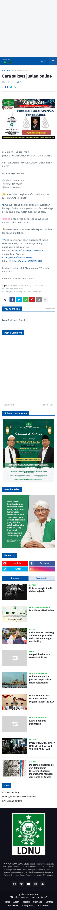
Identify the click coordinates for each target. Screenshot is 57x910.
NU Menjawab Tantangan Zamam (17, 292)
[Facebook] (6, 87)
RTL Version (43, 905)
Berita (27, 286)
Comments (41, 578)
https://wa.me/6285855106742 (29, 250)
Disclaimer (13, 905)
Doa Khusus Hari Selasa (42, 610)
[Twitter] (11, 87)
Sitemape (37, 902)
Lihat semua (49, 309)
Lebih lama (48, 405)
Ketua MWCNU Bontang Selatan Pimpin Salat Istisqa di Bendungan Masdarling (41, 637)
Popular (15, 578)
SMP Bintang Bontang (12, 801)
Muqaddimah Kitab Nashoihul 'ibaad (39, 656)
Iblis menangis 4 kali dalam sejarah (40, 590)
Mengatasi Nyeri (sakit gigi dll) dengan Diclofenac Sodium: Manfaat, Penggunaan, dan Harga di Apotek (41, 770)
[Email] (39, 299)
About (16, 902)
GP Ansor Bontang (10, 792)
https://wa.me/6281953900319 (27, 261)
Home (7, 902)
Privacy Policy (27, 905)
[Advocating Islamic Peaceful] (28, 481)
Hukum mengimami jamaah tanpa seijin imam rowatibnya (40, 679)
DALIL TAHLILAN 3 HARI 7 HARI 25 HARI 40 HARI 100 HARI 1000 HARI (42, 745)
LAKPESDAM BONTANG (12, 289)
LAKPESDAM (37, 286)
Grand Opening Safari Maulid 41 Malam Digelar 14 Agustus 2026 (42, 698)
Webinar (37, 292)
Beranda (6, 71)
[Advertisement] (28, 28)
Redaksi (26, 902)
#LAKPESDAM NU (20, 71)
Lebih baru (9, 405)
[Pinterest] (32, 299)
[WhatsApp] (15, 87)
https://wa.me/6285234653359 (17, 257)
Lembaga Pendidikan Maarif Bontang (19, 797)
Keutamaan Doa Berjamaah (37, 722)
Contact (49, 902)
